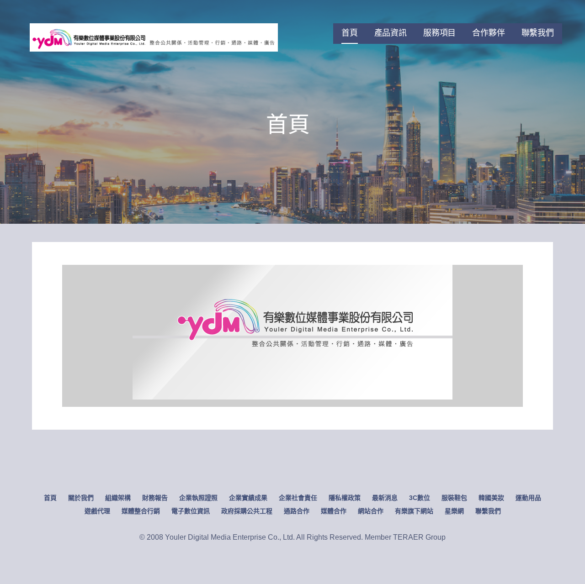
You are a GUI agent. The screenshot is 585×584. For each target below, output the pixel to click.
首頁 (349, 32)
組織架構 (118, 497)
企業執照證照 (198, 497)
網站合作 (370, 511)
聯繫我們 (537, 32)
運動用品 (528, 497)
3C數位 (419, 497)
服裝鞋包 (454, 497)
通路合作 (296, 511)
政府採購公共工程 (246, 511)
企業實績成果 (248, 497)
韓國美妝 (491, 497)
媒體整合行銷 (141, 511)
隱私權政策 (345, 497)
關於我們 (81, 497)
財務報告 (155, 497)
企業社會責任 (298, 497)
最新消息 (385, 497)
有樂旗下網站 (414, 511)
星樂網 (454, 511)
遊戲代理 (97, 511)
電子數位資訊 (190, 511)
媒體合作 (333, 511)
